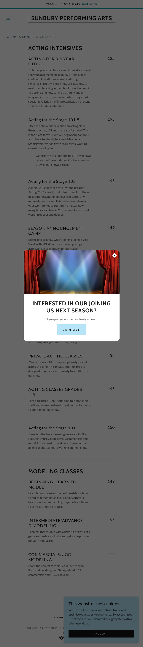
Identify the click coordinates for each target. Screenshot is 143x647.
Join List (71, 329)
